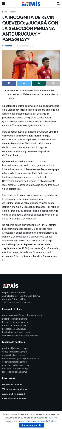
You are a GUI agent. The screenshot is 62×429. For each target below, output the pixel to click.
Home (4, 12)
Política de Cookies (12, 384)
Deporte (13, 12)
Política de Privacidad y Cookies (41, 421)
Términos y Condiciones (14, 389)
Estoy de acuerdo (31, 425)
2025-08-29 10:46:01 (25, 45)
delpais (8, 45)
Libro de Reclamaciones (14, 398)
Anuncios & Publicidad (13, 394)
